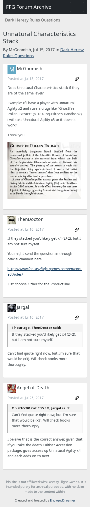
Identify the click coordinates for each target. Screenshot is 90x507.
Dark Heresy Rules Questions (32, 20)
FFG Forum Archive (28, 6)
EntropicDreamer (63, 500)
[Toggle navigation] (77, 7)
